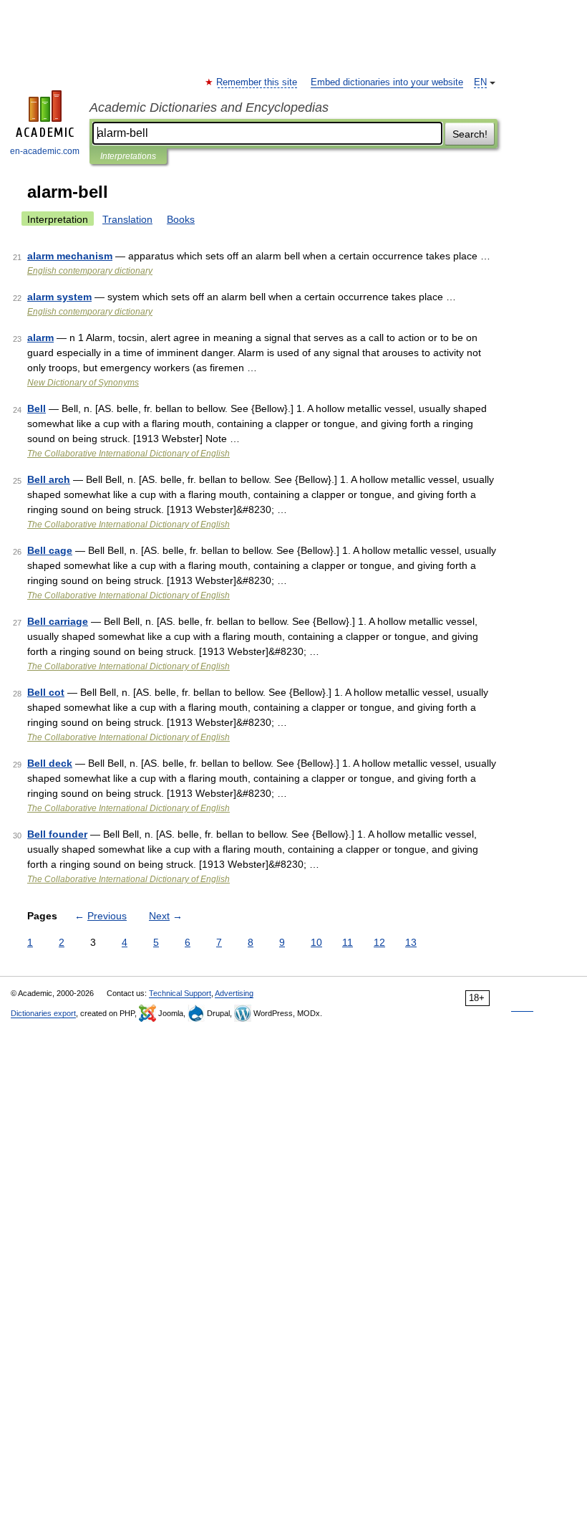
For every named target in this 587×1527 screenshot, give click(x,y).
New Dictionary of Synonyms (83, 383)
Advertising (234, 993)
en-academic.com (44, 151)
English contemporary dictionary (89, 271)
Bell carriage (57, 621)
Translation (127, 219)
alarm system (59, 296)
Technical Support (180, 993)
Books (181, 219)
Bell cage (49, 550)
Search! (469, 134)
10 (316, 942)
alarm (40, 337)
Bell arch (48, 479)
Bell (36, 408)
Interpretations (128, 156)
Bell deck (49, 763)
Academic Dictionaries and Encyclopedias (209, 107)
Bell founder (57, 834)
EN (480, 82)
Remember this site (257, 82)
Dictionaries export (43, 1013)
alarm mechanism (69, 256)
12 (379, 942)
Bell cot (45, 692)
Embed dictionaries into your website (387, 82)
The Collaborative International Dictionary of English (128, 454)
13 (411, 942)
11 (347, 942)
